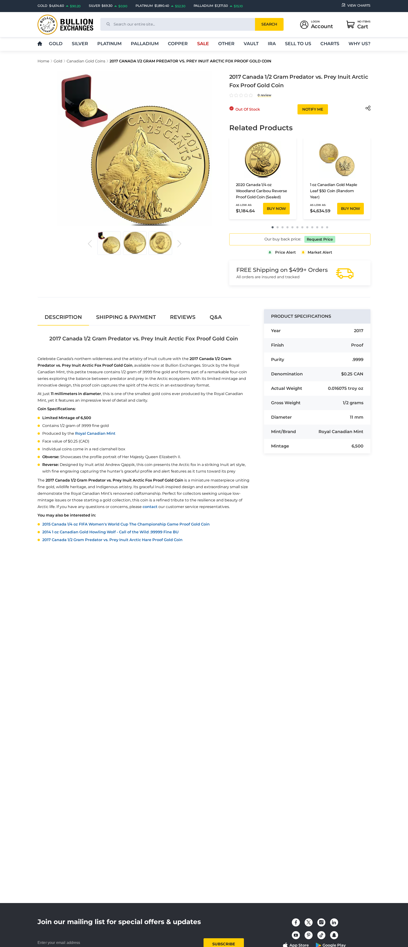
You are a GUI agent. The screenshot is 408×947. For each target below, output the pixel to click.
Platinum (109, 43)
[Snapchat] (334, 935)
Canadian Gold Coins (86, 61)
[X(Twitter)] (309, 922)
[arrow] (89, 244)
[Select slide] (109, 243)
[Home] (40, 44)
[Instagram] (321, 922)
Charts (329, 43)
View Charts (358, 5)
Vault (251, 43)
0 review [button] (264, 95)
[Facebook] (296, 922)
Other (226, 43)
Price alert (285, 252)
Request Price (320, 239)
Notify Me (312, 109)
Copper (178, 43)
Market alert (320, 252)
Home (43, 61)
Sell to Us (298, 43)
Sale (203, 43)
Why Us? (359, 43)
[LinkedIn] (334, 922)
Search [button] (269, 24)
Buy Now (276, 208)
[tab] (63, 317)
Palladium (145, 43)
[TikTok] (321, 935)
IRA (272, 43)
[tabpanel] (144, 436)
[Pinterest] (309, 935)
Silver (80, 43)
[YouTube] (296, 935)
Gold (56, 43)
